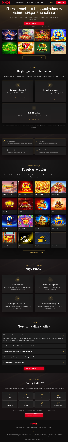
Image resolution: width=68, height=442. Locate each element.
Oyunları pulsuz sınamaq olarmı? (13, 362)
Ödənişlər (39, 2)
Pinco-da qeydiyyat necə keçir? (13, 335)
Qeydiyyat (61, 2)
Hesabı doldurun (34, 415)
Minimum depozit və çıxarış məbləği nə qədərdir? (18, 357)
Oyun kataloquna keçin (34, 57)
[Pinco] (6, 2)
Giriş (52, 2)
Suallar (50, 427)
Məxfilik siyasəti (43, 427)
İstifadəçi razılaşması (32, 427)
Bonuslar (20, 2)
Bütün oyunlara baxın (34, 252)
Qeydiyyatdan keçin (34, 23)
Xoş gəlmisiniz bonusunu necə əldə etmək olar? (18, 351)
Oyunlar (29, 2)
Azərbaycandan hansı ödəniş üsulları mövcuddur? (18, 346)
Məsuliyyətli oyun (20, 427)
